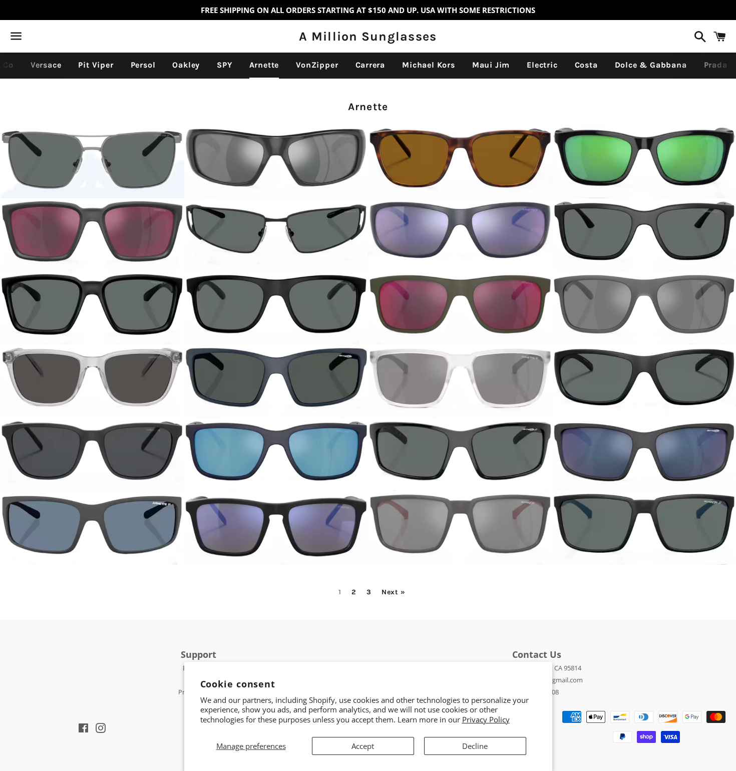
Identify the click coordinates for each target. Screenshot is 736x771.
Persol (143, 65)
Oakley (186, 65)
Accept (362, 746)
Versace (46, 65)
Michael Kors (428, 65)
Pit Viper (95, 65)
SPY (224, 65)
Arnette (264, 65)
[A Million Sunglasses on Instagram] (52, 38)
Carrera (370, 65)
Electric (542, 65)
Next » (394, 592)
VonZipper (317, 65)
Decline (475, 746)
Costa (586, 65)
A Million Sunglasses (368, 36)
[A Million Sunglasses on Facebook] (34, 38)
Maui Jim (491, 65)
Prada (715, 65)
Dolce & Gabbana (651, 65)
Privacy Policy (486, 719)
